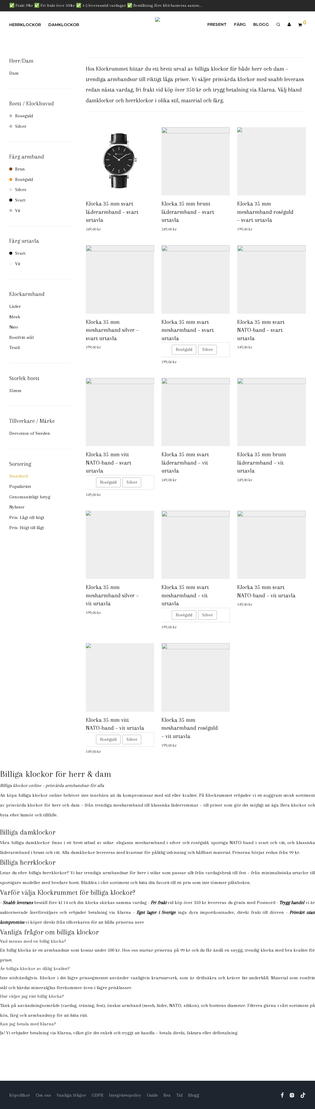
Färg (240, 24)
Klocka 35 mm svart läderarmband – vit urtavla (185, 462)
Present (217, 24)
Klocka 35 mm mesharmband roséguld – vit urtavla (189, 728)
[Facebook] (282, 1095)
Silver (20, 126)
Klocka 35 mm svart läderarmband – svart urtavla (112, 212)
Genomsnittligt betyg (29, 497)
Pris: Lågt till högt (26, 517)
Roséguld (24, 179)
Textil (14, 347)
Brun (20, 169)
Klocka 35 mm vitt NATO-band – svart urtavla (108, 462)
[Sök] (278, 25)
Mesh (14, 317)
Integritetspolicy (125, 1095)
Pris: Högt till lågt (26, 527)
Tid (179, 1095)
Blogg (261, 24)
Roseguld (24, 116)
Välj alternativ (172, 362)
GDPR (97, 1095)
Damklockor (63, 24)
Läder (15, 306)
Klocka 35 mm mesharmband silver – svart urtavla (112, 330)
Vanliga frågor (71, 1095)
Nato (13, 327)
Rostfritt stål (21, 337)
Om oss (43, 1095)
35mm (15, 390)
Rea (167, 1095)
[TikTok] (303, 1095)
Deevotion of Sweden (29, 433)
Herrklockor (25, 24)
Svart (20, 200)
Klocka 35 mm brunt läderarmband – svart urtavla (187, 212)
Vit (17, 210)
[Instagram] (292, 1095)
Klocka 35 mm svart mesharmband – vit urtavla (185, 595)
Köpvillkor (19, 1095)
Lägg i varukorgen (107, 229)
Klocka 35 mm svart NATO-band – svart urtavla (261, 330)
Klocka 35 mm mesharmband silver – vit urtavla (112, 595)
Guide (152, 1095)
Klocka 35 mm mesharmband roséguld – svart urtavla (265, 212)
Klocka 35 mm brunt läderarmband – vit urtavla (261, 462)
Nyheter (17, 507)
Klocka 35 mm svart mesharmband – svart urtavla (187, 330)
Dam (14, 73)
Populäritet (20, 486)
